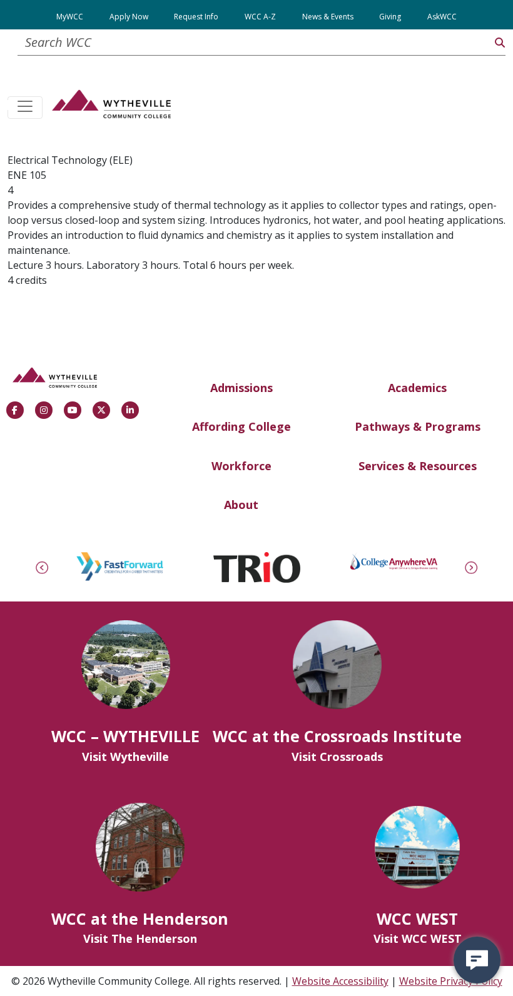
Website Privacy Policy (450, 981)
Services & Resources (417, 465)
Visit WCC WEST (417, 938)
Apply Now (128, 16)
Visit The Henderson (140, 938)
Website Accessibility (340, 981)
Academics (417, 387)
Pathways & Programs (417, 426)
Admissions (241, 387)
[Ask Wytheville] (477, 960)
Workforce (241, 465)
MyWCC (69, 16)
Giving (390, 16)
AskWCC (442, 16)
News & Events (327, 16)
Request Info (196, 16)
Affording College (241, 426)
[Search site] (499, 42)
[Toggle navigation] (25, 107)
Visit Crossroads (337, 756)
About (241, 504)
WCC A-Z (260, 16)
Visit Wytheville (125, 756)
